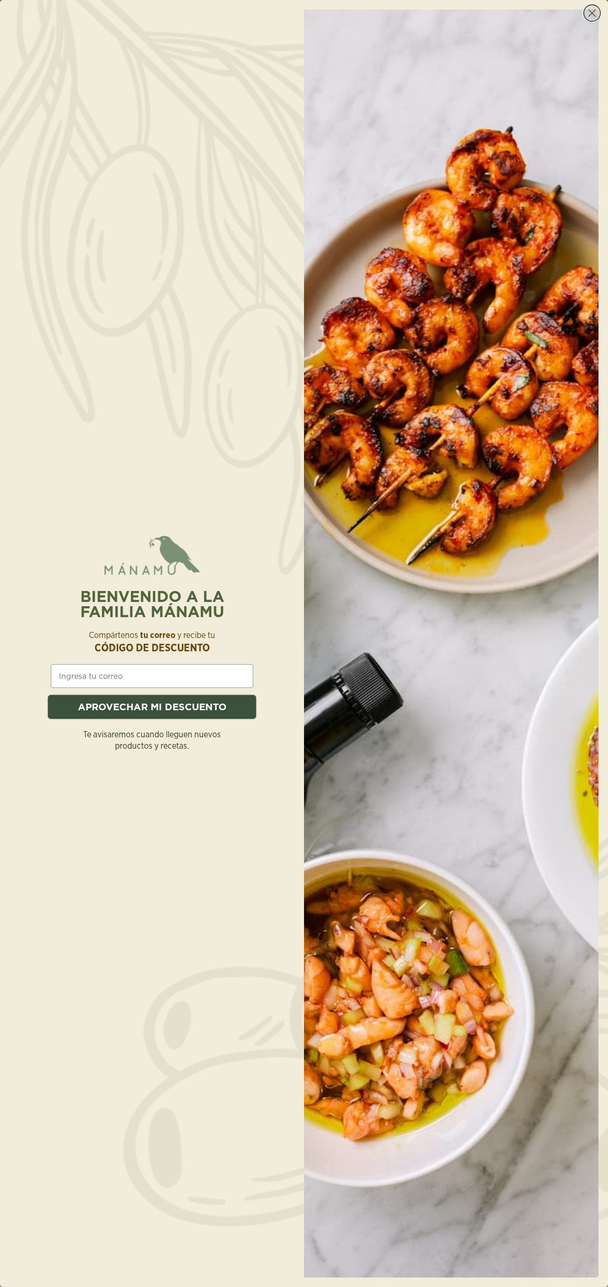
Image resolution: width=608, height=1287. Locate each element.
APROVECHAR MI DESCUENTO (152, 707)
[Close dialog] (592, 13)
